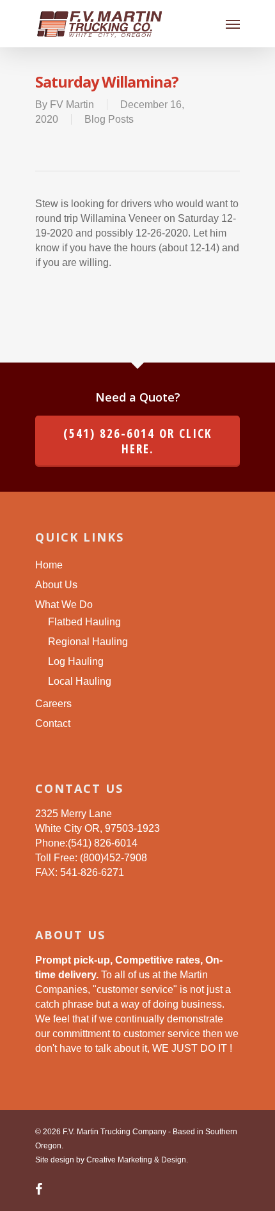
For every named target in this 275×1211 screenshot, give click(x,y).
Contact (52, 723)
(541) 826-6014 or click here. (137, 441)
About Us (56, 584)
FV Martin (72, 104)
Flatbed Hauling (84, 621)
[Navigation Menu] (233, 23)
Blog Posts (109, 119)
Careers (53, 703)
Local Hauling (79, 681)
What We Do (64, 604)
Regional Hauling (88, 641)
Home (49, 564)
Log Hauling (76, 661)
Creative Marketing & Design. (137, 1159)
